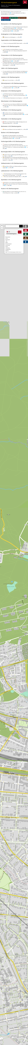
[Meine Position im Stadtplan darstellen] (25, 226)
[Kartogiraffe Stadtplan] (25, 2)
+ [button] (1, 225)
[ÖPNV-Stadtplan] (25, 234)
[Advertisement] (14, 209)
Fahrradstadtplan (23, 17)
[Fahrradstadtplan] (25, 238)
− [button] (1, 228)
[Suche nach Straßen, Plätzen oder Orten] (21, 226)
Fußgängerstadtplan (6, 19)
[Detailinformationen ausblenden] (20, 232)
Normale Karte (5, 17)
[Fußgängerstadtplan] (25, 241)
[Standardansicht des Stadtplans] (25, 230)
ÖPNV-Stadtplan (14, 17)
